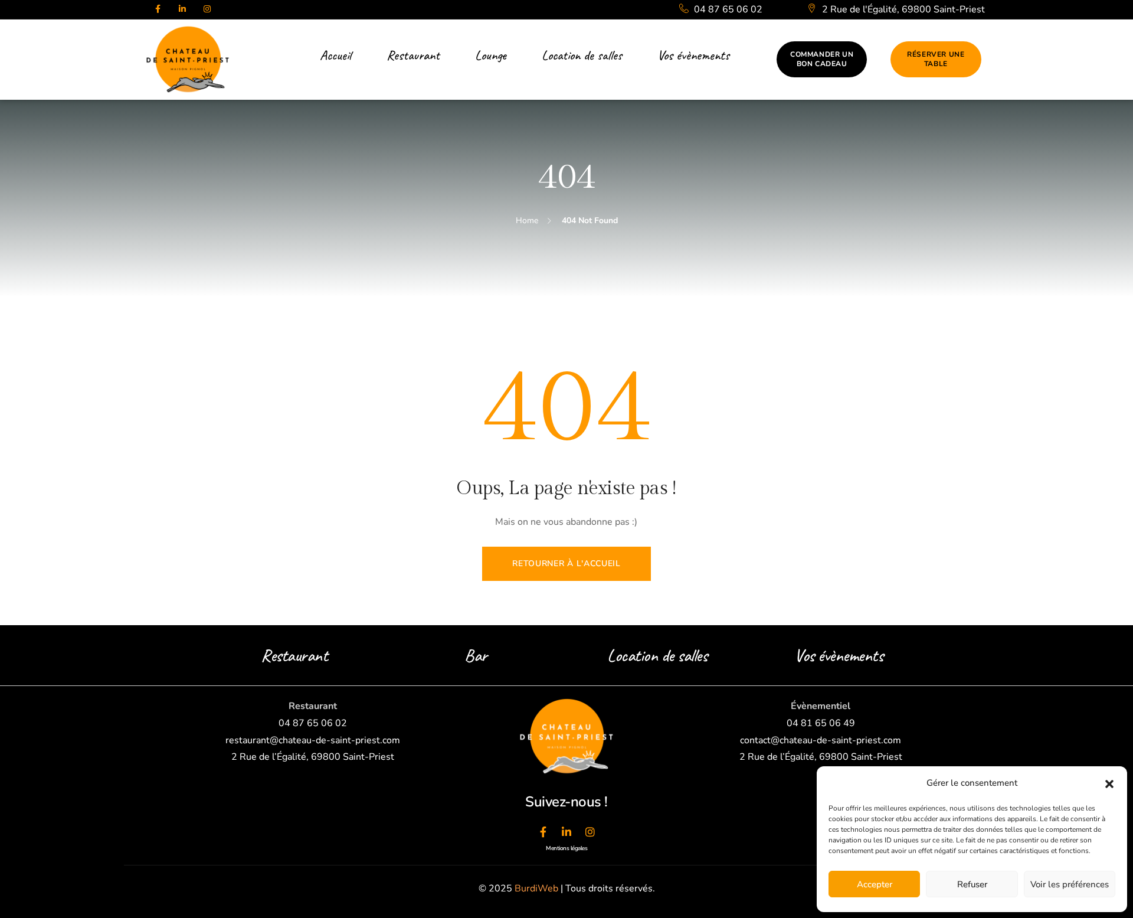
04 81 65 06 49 (821, 723)
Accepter (874, 884)
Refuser (972, 884)
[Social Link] (157, 9)
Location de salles (657, 655)
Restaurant (294, 655)
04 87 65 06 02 (727, 9)
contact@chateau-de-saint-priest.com (820, 740)
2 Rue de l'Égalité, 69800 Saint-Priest (902, 9)
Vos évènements (838, 655)
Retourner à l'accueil (566, 563)
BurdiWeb (536, 888)
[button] (1109, 783)
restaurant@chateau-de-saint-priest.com (312, 740)
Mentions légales (566, 848)
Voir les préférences (1069, 884)
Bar (475, 655)
